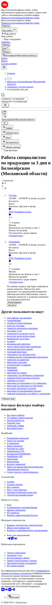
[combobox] (14, 98)
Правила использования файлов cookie (20, 23)
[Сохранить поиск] (4, 113)
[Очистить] (5, 105)
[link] (6, 52)
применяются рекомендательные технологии (25, 572)
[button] (4, 58)
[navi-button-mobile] (4, 67)
